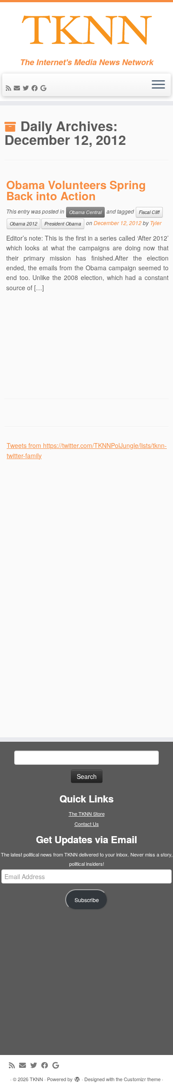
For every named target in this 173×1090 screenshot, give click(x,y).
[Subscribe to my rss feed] (10, 87)
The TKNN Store (87, 813)
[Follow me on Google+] (44, 87)
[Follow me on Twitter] (27, 87)
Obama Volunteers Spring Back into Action (76, 190)
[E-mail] (18, 87)
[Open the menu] (158, 85)
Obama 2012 (23, 223)
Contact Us (87, 823)
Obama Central (85, 212)
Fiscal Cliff (149, 212)
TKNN (36, 1078)
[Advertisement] (73, 593)
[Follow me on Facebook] (35, 87)
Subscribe (87, 900)
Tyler (155, 222)
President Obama (62, 223)
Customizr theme (142, 1078)
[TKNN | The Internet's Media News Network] (86, 30)
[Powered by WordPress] (77, 1077)
